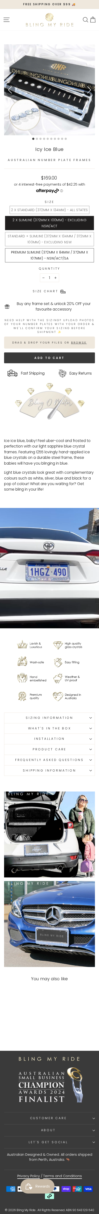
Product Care (49, 749)
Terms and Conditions (62, 1176)
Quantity (49, 268)
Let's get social (48, 1142)
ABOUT (48, 1130)
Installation (49, 739)
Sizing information (49, 718)
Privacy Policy (28, 1176)
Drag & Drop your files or (49, 342)
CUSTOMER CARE (48, 1118)
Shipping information (49, 770)
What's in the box (49, 728)
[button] (89, 90)
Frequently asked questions (49, 760)
